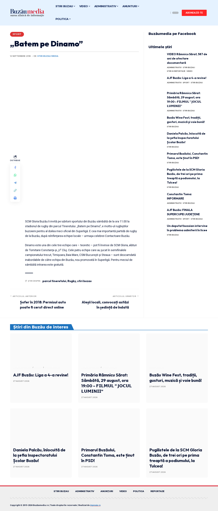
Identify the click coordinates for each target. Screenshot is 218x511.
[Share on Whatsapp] (15, 175)
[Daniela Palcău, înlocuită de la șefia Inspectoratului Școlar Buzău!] (157, 137)
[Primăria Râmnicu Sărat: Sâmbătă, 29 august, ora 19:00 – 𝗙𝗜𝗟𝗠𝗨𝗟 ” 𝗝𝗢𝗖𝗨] (157, 97)
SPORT (17, 34)
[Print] (15, 198)
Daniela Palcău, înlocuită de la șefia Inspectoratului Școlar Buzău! (186, 138)
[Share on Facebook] (15, 167)
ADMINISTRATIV (174, 67)
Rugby (72, 281)
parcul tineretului (54, 281)
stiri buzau (84, 281)
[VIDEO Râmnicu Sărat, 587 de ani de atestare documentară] (157, 58)
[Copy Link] (15, 190)
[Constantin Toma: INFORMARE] (157, 198)
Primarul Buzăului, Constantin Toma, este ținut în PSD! (108, 455)
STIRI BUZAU (189, 67)
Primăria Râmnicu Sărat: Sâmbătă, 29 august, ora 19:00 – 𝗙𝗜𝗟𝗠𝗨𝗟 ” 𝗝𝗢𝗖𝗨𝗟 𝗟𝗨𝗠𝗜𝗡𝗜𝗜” (106, 383)
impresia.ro (95, 505)
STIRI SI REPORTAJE (176, 71)
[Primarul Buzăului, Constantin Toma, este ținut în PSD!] (157, 157)
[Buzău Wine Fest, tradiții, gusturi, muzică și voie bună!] (157, 121)
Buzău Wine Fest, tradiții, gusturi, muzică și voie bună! (175, 377)
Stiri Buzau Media (47, 56)
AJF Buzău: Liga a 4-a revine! (186, 78)
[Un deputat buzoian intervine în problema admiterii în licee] (157, 230)
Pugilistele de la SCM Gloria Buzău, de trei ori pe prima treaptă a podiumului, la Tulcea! (175, 458)
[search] (166, 12)
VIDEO (189, 71)
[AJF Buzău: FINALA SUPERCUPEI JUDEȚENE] (157, 214)
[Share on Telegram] (15, 183)
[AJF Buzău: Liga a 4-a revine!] (157, 82)
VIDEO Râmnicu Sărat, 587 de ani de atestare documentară (187, 58)
